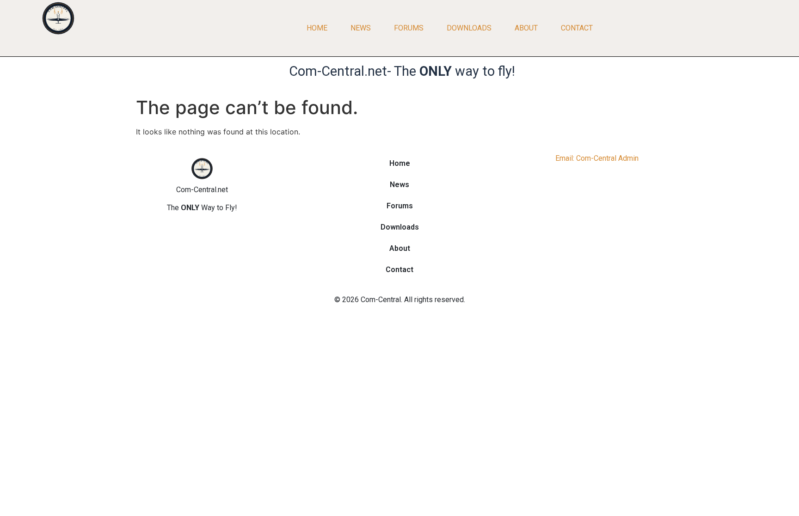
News (360, 28)
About (526, 28)
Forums (409, 28)
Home (317, 28)
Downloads (469, 28)
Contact (577, 28)
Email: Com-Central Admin (597, 158)
